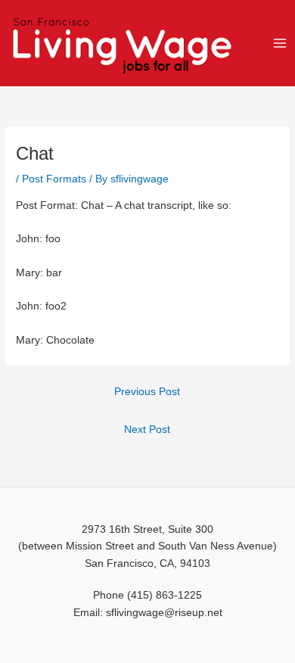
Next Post (147, 429)
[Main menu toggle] (280, 43)
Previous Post (147, 391)
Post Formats (54, 179)
